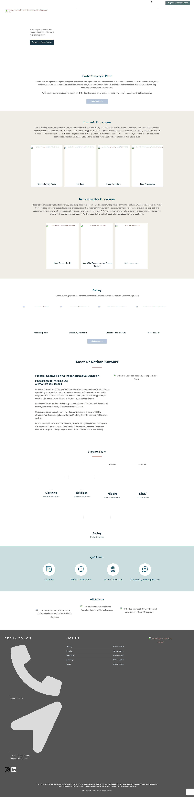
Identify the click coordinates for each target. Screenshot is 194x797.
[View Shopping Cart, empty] (150, 3)
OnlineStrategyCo (106, 790)
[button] (158, 3)
